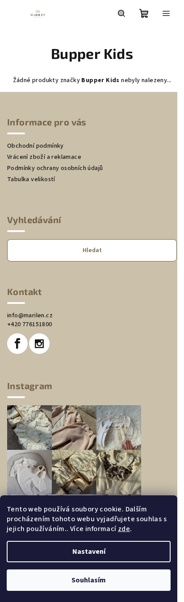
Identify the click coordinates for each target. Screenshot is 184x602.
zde (124, 529)
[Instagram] (39, 343)
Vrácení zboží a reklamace (44, 157)
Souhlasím (88, 580)
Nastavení (88, 551)
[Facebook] (17, 343)
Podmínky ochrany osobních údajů (55, 168)
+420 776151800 (29, 324)
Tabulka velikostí (31, 179)
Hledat (92, 250)
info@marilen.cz (30, 315)
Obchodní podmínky (35, 145)
